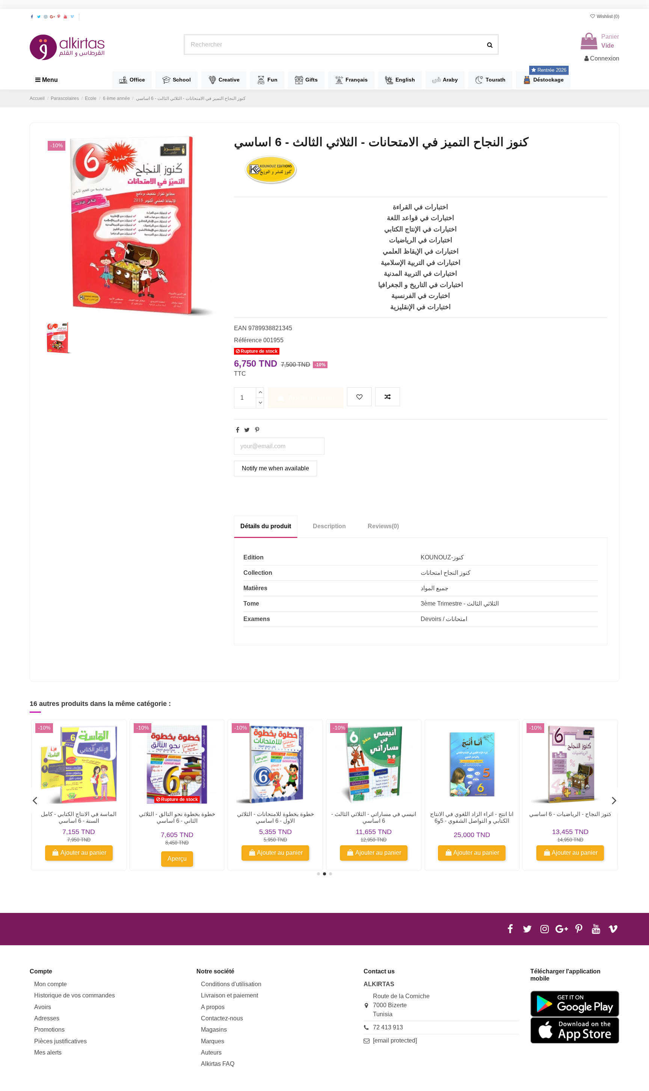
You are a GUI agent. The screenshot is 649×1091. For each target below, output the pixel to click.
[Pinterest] (257, 430)
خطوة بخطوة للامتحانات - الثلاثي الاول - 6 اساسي (275, 817)
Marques (212, 1041)
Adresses (46, 1018)
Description (329, 526)
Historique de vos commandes (74, 995)
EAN (240, 328)
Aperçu (177, 858)
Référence (248, 340)
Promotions (49, 1029)
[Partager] (237, 430)
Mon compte (50, 984)
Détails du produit (265, 526)
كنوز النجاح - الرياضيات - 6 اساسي (570, 814)
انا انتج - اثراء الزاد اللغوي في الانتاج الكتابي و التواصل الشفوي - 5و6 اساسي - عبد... (471, 821)
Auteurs (211, 1052)
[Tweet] (247, 430)
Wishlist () (607, 16)
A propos (213, 1007)
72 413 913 (388, 1027)
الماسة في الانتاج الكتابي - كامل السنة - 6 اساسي (78, 817)
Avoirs (42, 1007)
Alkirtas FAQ (217, 1064)
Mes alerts (48, 1052)
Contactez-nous (222, 1018)
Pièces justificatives (60, 1041)
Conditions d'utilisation (231, 984)
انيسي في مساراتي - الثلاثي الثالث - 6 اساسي (373, 817)
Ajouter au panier (311, 397)
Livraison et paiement (229, 995)
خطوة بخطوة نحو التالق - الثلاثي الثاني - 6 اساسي (177, 817)
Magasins (214, 1029)
